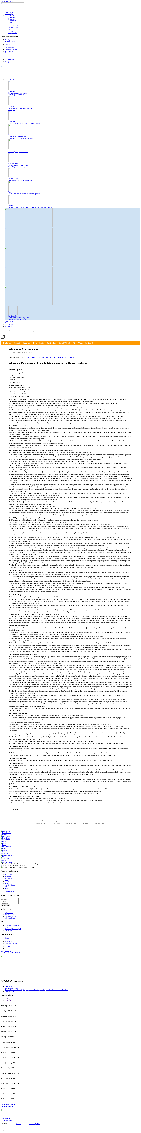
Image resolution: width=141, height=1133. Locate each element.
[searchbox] (17, 331)
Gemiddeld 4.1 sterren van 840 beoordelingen (8, 1105)
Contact (7, 53)
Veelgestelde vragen (11, 49)
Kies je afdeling (9, 15)
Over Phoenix (9, 51)
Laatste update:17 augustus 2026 (6, 1119)
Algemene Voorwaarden (24, 352)
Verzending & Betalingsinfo (46, 357)
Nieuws (7, 39)
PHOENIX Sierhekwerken (11, 952)
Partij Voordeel (12, 33)
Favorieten (85, 823)
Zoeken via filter (10, 12)
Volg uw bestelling (70, 823)
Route (6, 948)
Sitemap (18, 1124)
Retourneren (8, 930)
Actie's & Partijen (10, 41)
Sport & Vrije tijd (13, 27)
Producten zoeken (41, 823)
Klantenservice (9, 48)
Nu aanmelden (5, 905)
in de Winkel (8, 43)
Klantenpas (8, 946)
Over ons (72, 357)
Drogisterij (11, 19)
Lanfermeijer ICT (34, 1124)
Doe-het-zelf (12, 17)
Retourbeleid (62, 357)
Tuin (9, 29)
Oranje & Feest (13, 26)
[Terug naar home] (12, 9)
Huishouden (12, 21)
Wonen (10, 31)
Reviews (7, 44)
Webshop (12, 352)
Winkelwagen (9, 14)
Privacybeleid (31, 357)
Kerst (10, 22)
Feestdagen (8, 1000)
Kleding (10, 24)
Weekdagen (8, 999)
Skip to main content (7, 1)
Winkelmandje (99, 823)
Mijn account (56, 823)
